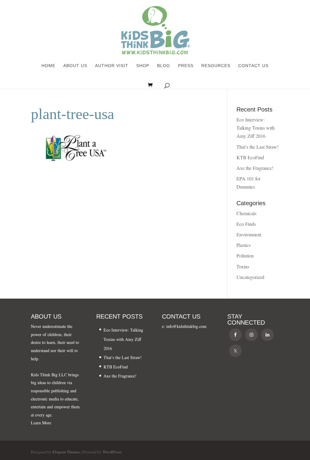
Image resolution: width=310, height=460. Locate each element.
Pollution (245, 255)
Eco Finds (246, 224)
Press (185, 65)
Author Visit (111, 65)
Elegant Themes (66, 452)
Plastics (243, 245)
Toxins (242, 266)
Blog (163, 65)
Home (48, 65)
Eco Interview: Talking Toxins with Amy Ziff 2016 (255, 127)
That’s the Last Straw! (257, 147)
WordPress (112, 452)
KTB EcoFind (250, 157)
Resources (215, 65)
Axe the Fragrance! (254, 168)
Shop (142, 65)
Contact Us (253, 65)
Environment (248, 234)
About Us (75, 65)
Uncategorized (250, 277)
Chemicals (246, 213)
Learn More (41, 423)
